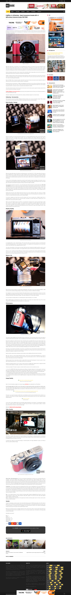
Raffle (28, 11)
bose (58, 588)
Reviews (23, 11)
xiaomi (54, 567)
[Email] (17, 523)
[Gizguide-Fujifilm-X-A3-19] (25, 398)
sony (59, 573)
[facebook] (59, 1)
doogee (55, 580)
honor (54, 569)
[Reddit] (12, 523)
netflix (48, 578)
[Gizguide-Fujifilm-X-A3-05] (25, 380)
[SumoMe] (20, 523)
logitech (48, 582)
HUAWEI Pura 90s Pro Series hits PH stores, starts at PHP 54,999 (59, 115)
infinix (53, 571)
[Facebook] (9, 523)
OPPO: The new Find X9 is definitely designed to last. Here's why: (55, 53)
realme (48, 569)
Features (17, 11)
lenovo (48, 573)
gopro (58, 586)
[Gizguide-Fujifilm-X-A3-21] (25, 391)
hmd (47, 586)
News (12, 11)
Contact (39, 11)
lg (58, 571)
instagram (48, 584)
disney (53, 586)
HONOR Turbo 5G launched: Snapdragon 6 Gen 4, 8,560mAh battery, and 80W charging (59, 86)
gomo (60, 584)
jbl (53, 582)
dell (57, 582)
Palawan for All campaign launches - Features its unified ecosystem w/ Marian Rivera (58, 125)
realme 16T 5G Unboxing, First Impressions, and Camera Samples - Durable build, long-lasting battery (59, 91)
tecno (54, 573)
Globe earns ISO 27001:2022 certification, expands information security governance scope (58, 97)
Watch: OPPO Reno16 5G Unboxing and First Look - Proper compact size (25, 545)
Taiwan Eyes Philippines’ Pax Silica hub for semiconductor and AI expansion (58, 130)
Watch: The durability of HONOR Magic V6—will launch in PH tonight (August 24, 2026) (12, 545)
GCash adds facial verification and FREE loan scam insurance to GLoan (58, 111)
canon (53, 578)
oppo (47, 567)
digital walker (49, 580)
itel (58, 578)
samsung (54, 565)
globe (60, 569)
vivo (59, 567)
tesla (47, 588)
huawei (48, 565)
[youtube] (64, 1)
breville (53, 588)
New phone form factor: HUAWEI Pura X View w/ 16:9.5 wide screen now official (59, 101)
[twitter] (63, 1)
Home (8, 11)
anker (54, 584)
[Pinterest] (15, 523)
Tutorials (33, 11)
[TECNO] (35, 592)
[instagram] (61, 1)
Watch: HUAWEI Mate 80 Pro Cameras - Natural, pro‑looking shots (38, 545)
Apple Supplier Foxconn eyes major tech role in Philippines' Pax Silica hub (58, 106)
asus (47, 571)
